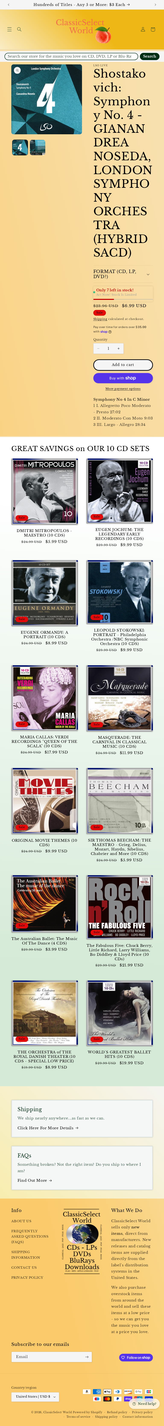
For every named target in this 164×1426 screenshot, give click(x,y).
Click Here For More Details (46, 1128)
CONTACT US (24, 1268)
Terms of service (78, 1416)
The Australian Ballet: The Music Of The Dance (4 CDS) (44, 941)
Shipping (100, 319)
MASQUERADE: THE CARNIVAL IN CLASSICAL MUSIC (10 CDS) (119, 742)
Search (149, 56)
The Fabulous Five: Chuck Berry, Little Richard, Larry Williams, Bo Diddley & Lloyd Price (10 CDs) (119, 952)
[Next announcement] (155, 4)
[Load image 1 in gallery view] (20, 147)
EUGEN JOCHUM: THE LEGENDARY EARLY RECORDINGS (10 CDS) (119, 534)
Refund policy (117, 1412)
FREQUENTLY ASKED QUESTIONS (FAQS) (30, 1236)
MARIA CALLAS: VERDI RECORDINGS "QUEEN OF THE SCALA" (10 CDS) (44, 741)
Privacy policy (142, 1412)
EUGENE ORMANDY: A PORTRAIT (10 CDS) (44, 634)
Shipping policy (106, 1416)
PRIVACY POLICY (27, 1278)
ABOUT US (21, 1221)
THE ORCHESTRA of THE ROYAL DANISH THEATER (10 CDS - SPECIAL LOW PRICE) (44, 1056)
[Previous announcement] (8, 4)
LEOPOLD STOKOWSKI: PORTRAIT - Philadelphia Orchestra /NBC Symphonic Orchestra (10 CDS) (119, 637)
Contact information (138, 1416)
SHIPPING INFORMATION (25, 1255)
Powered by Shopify (87, 1412)
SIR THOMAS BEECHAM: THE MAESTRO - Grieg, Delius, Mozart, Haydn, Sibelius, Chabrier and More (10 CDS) (119, 847)
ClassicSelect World (57, 1412)
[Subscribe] (87, 1357)
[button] (9, 29)
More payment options (123, 388)
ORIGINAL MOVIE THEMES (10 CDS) (45, 842)
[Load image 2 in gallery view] (37, 147)
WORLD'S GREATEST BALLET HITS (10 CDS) (119, 1054)
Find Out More (32, 1180)
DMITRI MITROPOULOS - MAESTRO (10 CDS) (44, 533)
